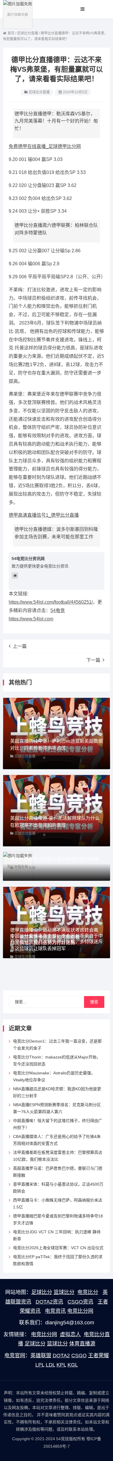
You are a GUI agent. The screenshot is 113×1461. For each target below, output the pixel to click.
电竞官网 (14, 1355)
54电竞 (57, 610)
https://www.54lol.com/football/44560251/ (51, 602)
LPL (39, 1365)
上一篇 (20, 646)
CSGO (79, 1355)
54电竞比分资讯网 (28, 558)
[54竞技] (17, 14)
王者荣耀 (98, 1355)
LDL (50, 1365)
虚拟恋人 (70, 1334)
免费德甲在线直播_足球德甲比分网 (45, 146)
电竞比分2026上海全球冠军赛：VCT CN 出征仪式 (58, 1247)
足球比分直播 (39, 92)
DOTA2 (61, 1355)
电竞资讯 (55, 1311)
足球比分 (41, 1292)
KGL (73, 1365)
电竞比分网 (80, 1311)
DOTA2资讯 (49, 1302)
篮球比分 (64, 1292)
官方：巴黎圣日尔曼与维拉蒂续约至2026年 (54, 859)
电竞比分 (87, 1292)
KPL (61, 1365)
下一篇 (93, 660)
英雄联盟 (40, 1355)
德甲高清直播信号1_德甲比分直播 (44, 515)
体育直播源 (82, 1344)
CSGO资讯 (80, 1302)
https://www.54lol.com (31, 618)
